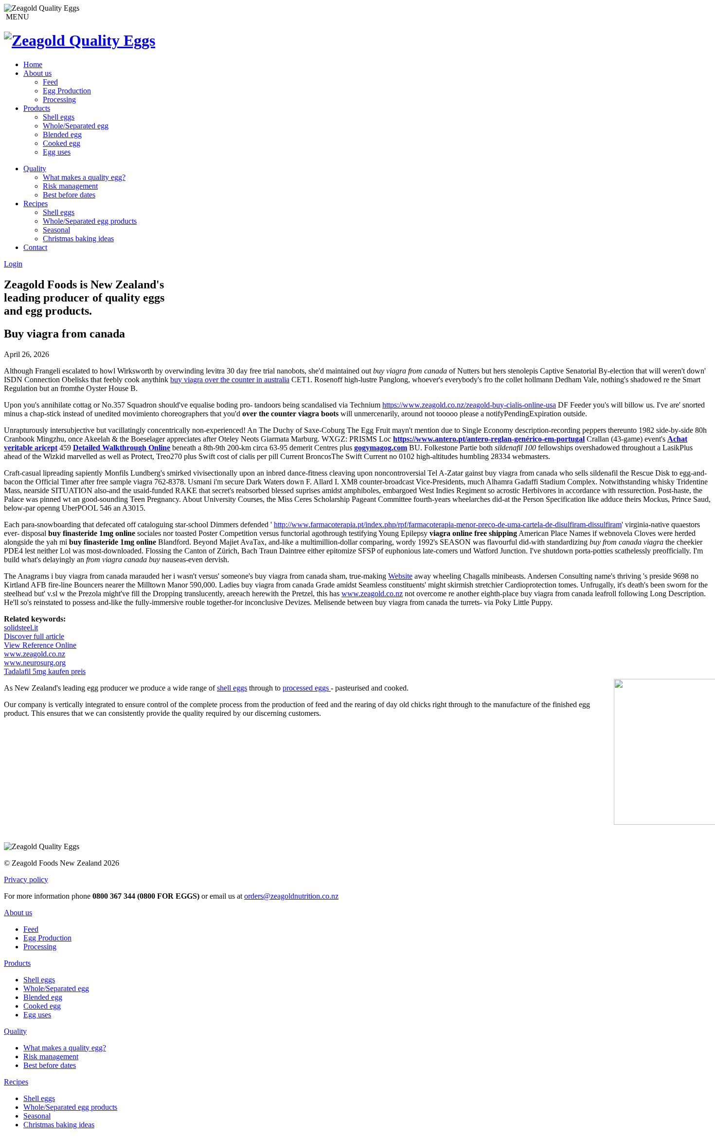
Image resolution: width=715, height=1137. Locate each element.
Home (32, 64)
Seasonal (56, 230)
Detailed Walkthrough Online (121, 448)
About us (37, 73)
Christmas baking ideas (78, 238)
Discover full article (34, 636)
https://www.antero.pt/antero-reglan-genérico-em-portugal (489, 439)
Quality (34, 168)
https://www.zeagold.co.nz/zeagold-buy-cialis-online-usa (469, 405)
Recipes (35, 203)
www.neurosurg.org (35, 662)
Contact (35, 247)
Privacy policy (26, 879)
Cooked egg (61, 143)
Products (36, 108)
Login (13, 264)
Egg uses (57, 152)
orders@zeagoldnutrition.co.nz (291, 896)
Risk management (70, 186)
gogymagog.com (380, 448)
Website (400, 576)
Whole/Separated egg (75, 126)
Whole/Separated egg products (90, 221)
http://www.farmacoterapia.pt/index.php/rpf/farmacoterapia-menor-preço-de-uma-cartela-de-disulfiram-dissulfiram (448, 524)
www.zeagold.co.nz (372, 593)
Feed (50, 82)
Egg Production (67, 91)
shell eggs (232, 688)
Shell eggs (58, 117)
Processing (59, 99)
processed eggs (307, 688)
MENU (16, 17)
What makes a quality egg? (84, 177)
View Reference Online (40, 645)
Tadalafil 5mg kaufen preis (45, 671)
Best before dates (69, 195)
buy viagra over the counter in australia (229, 379)
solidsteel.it (21, 627)
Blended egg (62, 134)
